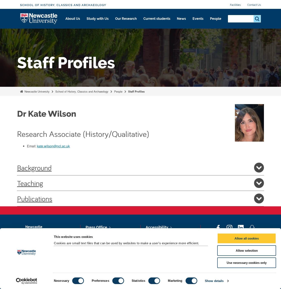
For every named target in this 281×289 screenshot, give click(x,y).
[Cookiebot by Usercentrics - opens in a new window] (27, 281)
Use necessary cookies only (247, 262)
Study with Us (98, 19)
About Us (72, 19)
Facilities (235, 4)
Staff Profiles (136, 91)
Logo (39, 19)
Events (198, 19)
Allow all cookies (247, 238)
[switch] (118, 280)
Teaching (30, 183)
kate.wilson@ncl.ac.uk (53, 146)
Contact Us (254, 4)
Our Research (126, 19)
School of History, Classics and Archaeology (63, 5)
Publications (34, 198)
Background (34, 167)
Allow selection (247, 250)
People (215, 19)
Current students (156, 19)
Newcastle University (37, 91)
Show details (214, 281)
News (181, 19)
